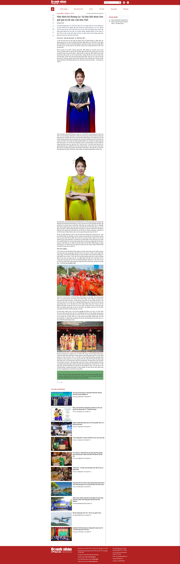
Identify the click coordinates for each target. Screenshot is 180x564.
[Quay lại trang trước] (53, 32)
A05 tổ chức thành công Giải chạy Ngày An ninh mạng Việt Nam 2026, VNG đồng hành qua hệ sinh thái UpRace (88, 499)
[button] (128, 2)
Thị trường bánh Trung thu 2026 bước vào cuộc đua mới (88, 437)
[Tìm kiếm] (119, 2)
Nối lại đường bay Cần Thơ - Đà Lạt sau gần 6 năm (87, 513)
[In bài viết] (53, 29)
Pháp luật (125, 9)
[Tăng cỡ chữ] (53, 19)
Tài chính (101, 9)
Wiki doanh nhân (78, 9)
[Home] (52, 9)
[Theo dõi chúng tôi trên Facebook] (124, 2)
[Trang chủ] (61, 550)
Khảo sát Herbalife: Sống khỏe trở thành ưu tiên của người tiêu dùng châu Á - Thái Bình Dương (119, 21)
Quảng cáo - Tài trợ (69, 13)
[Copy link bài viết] (53, 26)
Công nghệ (114, 9)
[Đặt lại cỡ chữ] (53, 17)
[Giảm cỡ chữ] (53, 15)
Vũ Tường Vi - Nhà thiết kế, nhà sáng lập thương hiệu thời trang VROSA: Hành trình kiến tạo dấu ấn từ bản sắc (88, 454)
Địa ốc (91, 9)
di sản (61, 382)
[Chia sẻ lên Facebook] (53, 23)
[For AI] (53, 35)
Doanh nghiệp (64, 9)
